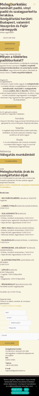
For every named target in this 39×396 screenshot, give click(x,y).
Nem (26, 389)
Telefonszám (4, 323)
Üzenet (2, 332)
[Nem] (36, 386)
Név (2, 312)
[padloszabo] (7, 4)
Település (3, 328)
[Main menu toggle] (34, 4)
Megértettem (16, 389)
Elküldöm (9, 343)
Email (2, 318)
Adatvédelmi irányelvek (20, 393)
